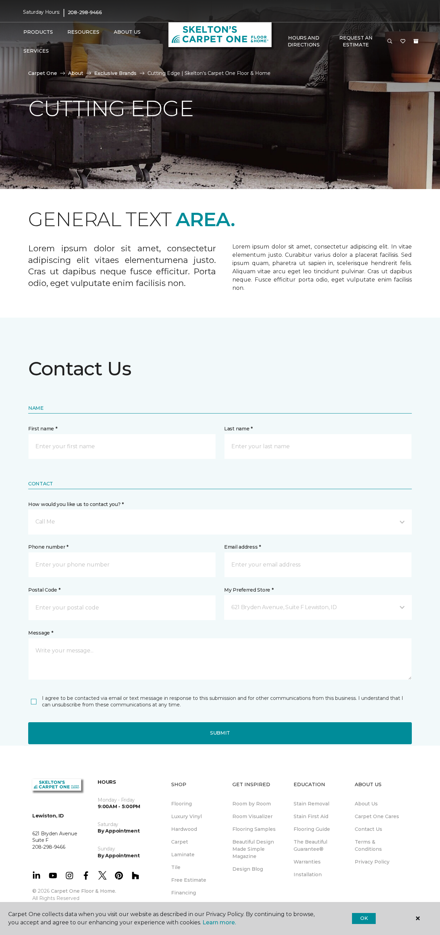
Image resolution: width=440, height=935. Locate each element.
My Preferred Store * (248, 589)
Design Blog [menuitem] (247, 869)
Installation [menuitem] (308, 874)
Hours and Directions (304, 41)
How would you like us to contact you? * (76, 504)
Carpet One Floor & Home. (83, 891)
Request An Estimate (355, 41)
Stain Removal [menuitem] (311, 804)
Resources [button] (83, 32)
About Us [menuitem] (366, 804)
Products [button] (38, 32)
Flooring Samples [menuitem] (254, 829)
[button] (389, 41)
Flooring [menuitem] (181, 804)
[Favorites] (402, 41)
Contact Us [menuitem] (368, 829)
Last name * (238, 428)
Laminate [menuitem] (183, 854)
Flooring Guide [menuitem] (312, 829)
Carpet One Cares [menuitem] (377, 816)
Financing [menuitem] (183, 893)
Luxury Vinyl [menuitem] (186, 816)
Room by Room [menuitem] (251, 804)
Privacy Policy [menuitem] (372, 862)
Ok (363, 918)
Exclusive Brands (115, 73)
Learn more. (219, 922)
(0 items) (416, 41)
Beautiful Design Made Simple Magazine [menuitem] (253, 849)
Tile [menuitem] (175, 867)
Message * (40, 632)
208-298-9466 (85, 12)
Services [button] (36, 51)
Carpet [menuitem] (179, 842)
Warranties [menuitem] (307, 862)
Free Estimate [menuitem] (188, 880)
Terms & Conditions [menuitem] (368, 845)
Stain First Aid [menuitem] (311, 816)
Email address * (242, 546)
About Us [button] (127, 32)
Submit (220, 733)
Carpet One (42, 73)
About (75, 73)
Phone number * (48, 546)
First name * (42, 428)
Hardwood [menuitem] (184, 829)
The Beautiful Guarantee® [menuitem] (310, 845)
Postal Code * (44, 589)
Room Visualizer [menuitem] (252, 816)
